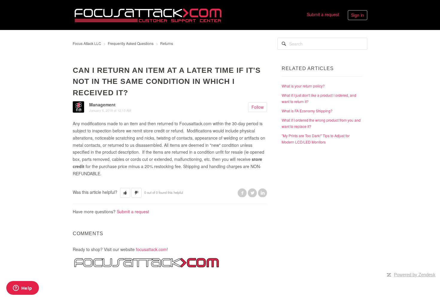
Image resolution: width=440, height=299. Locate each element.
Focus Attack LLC (87, 43)
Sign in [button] (357, 15)
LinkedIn (262, 192)
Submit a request (323, 14)
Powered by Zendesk (415, 274)
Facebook (242, 192)
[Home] (148, 14)
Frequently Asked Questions (131, 43)
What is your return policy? (303, 85)
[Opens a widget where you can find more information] (22, 288)
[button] (125, 193)
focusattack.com (151, 249)
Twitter (252, 192)
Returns (166, 43)
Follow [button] (257, 107)
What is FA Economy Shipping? (307, 110)
